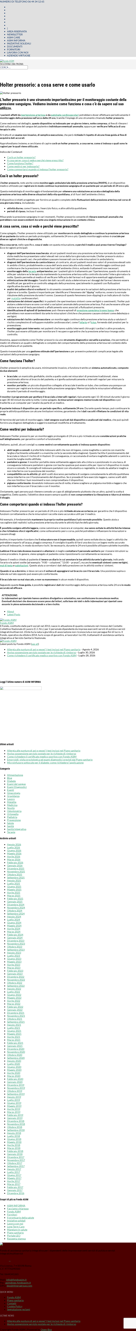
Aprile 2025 (13, 892)
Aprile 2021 (13, 1036)
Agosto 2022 (14, 988)
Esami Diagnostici (17, 786)
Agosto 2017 (14, 1169)
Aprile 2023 (13, 964)
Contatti (11, 1303)
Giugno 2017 (14, 1175)
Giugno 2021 (14, 1030)
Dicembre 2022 (15, 976)
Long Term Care (15, 1226)
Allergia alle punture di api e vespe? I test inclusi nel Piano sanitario (43, 649)
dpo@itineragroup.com (19, 1285)
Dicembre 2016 (15, 1193)
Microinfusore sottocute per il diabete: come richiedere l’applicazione (45, 762)
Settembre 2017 (16, 1166)
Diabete (11, 780)
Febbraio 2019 (15, 1115)
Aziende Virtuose (18, 55)
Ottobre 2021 (14, 1018)
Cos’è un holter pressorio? (21, 157)
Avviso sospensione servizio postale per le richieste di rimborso (41, 652)
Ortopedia (12, 814)
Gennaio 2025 (14, 901)
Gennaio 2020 (14, 1081)
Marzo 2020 (13, 1075)
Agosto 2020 (14, 1060)
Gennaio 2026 (14, 865)
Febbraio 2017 (15, 1187)
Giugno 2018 (14, 1139)
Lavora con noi (17, 52)
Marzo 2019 (13, 1111)
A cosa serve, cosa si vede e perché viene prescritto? (35, 160)
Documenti (14, 46)
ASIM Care (13, 37)
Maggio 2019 (14, 1105)
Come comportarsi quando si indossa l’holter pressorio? (37, 169)
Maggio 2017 (14, 1178)
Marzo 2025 (13, 895)
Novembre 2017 (16, 1160)
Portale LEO (13, 1235)
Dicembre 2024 (15, 904)
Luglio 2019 (13, 1099)
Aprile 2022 (13, 1000)
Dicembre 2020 (15, 1048)
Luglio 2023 (13, 955)
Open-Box (46, 1329)
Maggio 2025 (14, 889)
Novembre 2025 (16, 871)
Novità (11, 808)
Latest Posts (13, 614)
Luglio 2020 (13, 1063)
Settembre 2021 (16, 1021)
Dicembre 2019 (15, 1084)
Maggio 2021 (14, 1033)
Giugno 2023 (14, 958)
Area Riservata (17, 31)
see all (35, 643)
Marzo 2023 (13, 967)
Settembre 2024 (16, 913)
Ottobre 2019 (14, 1090)
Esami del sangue (16, 783)
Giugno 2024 (14, 922)
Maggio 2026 (14, 853)
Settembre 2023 (16, 949)
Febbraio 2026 (15, 862)
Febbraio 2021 (15, 1042)
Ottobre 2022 (14, 982)
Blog (9, 777)
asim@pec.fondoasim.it (18, 1282)
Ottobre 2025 (14, 874)
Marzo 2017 (13, 1184)
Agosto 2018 (14, 1133)
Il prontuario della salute (20, 1217)
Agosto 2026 (14, 844)
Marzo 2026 (13, 859)
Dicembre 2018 (15, 1121)
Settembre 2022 (16, 985)
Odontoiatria (14, 811)
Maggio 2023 (14, 961)
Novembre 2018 (16, 1124)
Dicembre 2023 (15, 940)
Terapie (11, 832)
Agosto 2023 (14, 952)
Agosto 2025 (14, 880)
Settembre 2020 (16, 1057)
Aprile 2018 (13, 1145)
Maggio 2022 (14, 997)
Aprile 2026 (13, 856)
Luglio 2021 (13, 1027)
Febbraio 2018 (15, 1151)
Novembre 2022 (16, 979)
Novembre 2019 (16, 1087)
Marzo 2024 (13, 931)
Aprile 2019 (13, 1108)
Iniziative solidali (19, 43)
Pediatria (12, 817)
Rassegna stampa (16, 1238)
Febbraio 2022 (15, 1006)
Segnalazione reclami (18, 1309)
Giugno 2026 (14, 850)
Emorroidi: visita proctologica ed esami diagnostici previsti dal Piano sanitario (50, 759)
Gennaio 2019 (14, 1118)
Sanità (10, 826)
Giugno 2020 (14, 1066)
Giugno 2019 (14, 1102)
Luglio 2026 (13, 847)
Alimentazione (15, 774)
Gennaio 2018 (14, 1154)
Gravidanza (13, 796)
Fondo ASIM (7, 622)
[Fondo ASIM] (8, 619)
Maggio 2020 (14, 1069)
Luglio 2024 (13, 919)
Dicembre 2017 (15, 1157)
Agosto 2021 (14, 1024)
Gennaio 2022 (14, 1009)
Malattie (11, 802)
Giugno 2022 (14, 994)
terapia (32, 271)
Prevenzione (14, 820)
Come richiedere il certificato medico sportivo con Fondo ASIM (41, 655)
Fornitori (13, 49)
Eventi (10, 789)
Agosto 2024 (14, 916)
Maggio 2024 (14, 925)
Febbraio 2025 (15, 898)
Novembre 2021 (16, 1015)
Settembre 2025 (16, 877)
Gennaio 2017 (14, 1190)
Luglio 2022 (13, 991)
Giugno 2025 (14, 886)
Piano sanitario (15, 1232)
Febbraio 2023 (15, 970)
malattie (15, 298)
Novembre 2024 (16, 907)
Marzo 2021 (13, 1039)
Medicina (12, 805)
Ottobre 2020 (14, 1054)
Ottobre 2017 (14, 1163)
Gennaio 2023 (14, 973)
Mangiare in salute (17, 1229)
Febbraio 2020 (15, 1078)
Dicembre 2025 (15, 868)
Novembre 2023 (16, 943)
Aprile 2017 (13, 1181)
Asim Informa (16, 40)
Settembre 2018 (16, 1130)
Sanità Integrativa (16, 829)
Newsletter (15, 34)
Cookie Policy (14, 1306)
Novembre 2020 (16, 1051)
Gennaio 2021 (14, 1045)
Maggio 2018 (14, 1142)
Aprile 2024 (13, 928)
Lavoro (11, 799)
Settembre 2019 (16, 1093)
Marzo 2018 (13, 1148)
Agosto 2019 (14, 1096)
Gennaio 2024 (14, 937)
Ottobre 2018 (14, 1127)
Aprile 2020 (13, 1072)
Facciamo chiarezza (18, 1208)
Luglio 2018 (13, 1136)
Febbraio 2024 (15, 934)
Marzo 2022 (13, 1003)
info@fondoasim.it (16, 1279)
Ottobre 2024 (14, 910)
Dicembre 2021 (15, 1012)
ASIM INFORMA (16, 1205)
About (10, 611)
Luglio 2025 (13, 883)
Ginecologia (13, 792)
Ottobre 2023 (14, 946)
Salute (10, 823)
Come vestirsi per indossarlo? (23, 166)
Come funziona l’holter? (20, 163)
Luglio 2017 (13, 1172)
